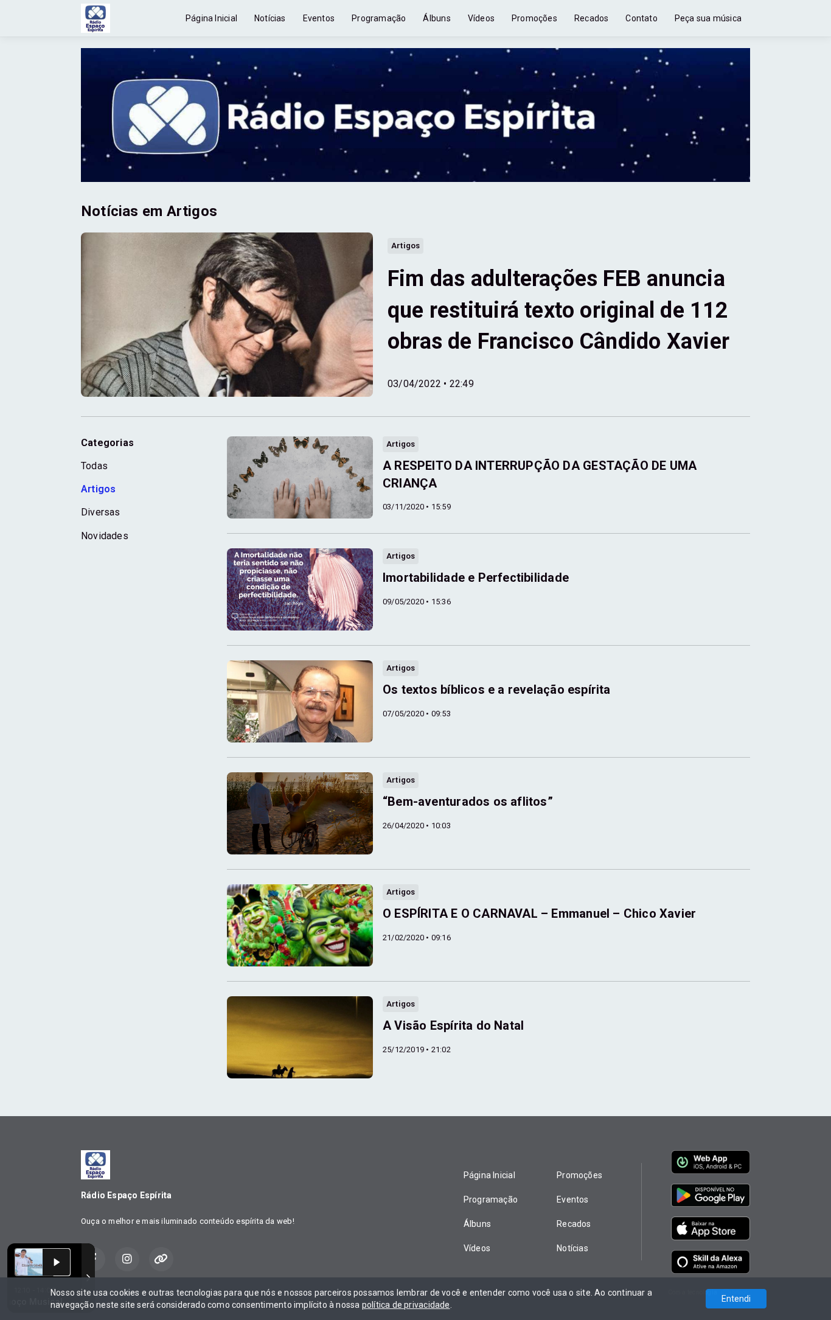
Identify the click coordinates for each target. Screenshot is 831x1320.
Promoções (534, 18)
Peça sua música (708, 18)
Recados (591, 18)
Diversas (100, 512)
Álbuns (436, 18)
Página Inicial (211, 18)
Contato (641, 18)
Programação (379, 18)
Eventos (319, 18)
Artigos (98, 489)
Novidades (104, 536)
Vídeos (481, 18)
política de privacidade (406, 1305)
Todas (94, 466)
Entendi (736, 1299)
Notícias (270, 18)
